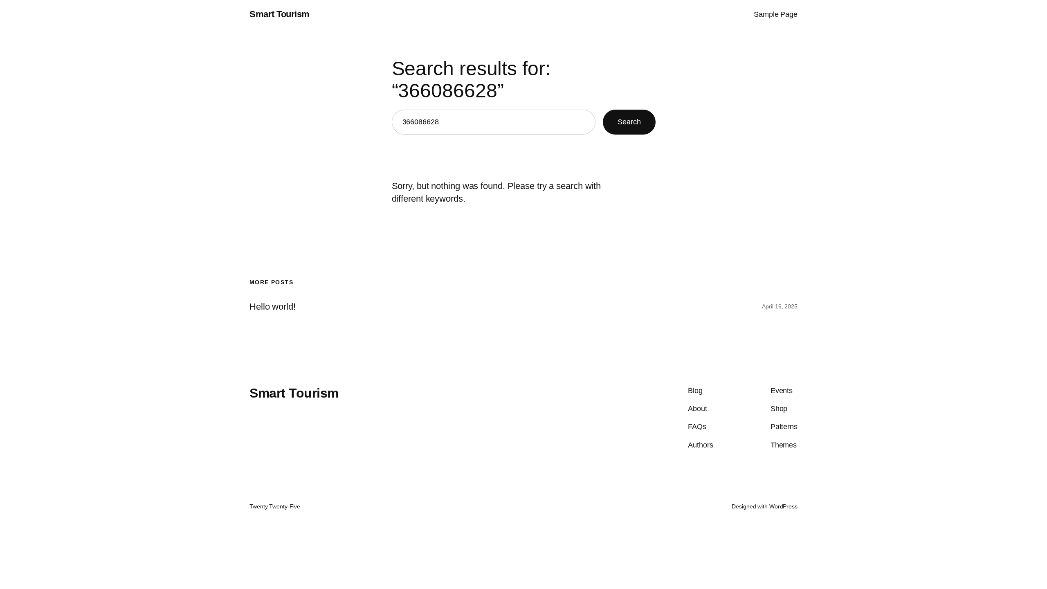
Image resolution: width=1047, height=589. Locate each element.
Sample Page (776, 14)
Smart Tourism (279, 14)
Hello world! (272, 307)
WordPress (783, 506)
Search (629, 122)
